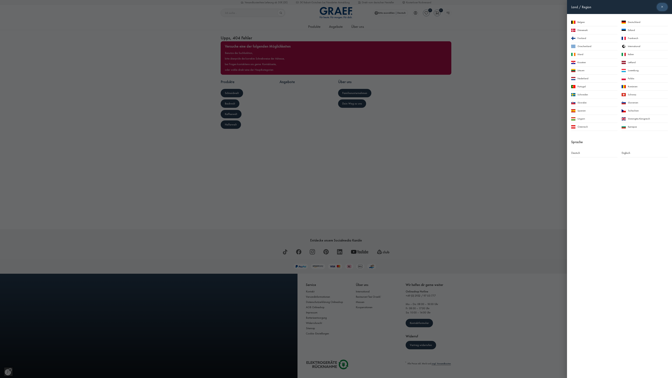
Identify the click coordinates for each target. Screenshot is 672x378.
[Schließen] (662, 7)
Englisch (626, 153)
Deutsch (575, 153)
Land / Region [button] (581, 7)
